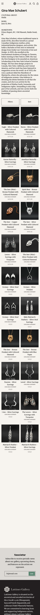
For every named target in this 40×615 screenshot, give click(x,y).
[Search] (33, 3)
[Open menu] (2, 3)
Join (31, 574)
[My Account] (29, 3)
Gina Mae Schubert (10, 134)
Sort (29, 102)
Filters (10, 102)
